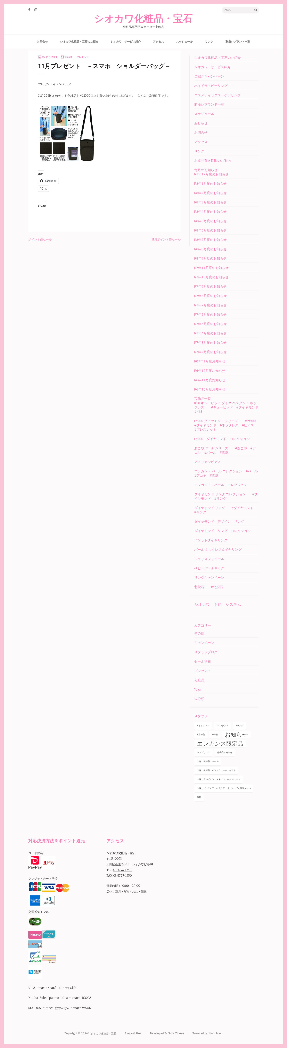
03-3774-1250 (122, 870)
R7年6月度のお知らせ (210, 314)
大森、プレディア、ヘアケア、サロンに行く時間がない (224, 788)
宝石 (197, 689)
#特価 (215, 734)
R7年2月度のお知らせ (210, 352)
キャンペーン (204, 643)
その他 (199, 633)
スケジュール (184, 41)
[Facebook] (29, 10)
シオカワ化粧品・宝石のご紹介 (79, 41)
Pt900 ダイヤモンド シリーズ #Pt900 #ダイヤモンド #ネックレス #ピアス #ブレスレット (226, 425)
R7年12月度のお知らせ (211, 174)
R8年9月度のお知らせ (210, 258)
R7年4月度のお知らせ (210, 333)
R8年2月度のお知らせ (210, 193)
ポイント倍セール (40, 239)
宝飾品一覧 (202, 399)
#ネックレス (203, 725)
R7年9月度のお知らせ (210, 286)
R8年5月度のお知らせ (210, 221)
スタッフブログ (205, 652)
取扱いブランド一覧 (238, 41)
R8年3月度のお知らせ (210, 202)
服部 (199, 797)
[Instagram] (35, 10)
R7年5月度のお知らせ (210, 324)
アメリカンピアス (207, 462)
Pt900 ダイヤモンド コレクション (222, 439)
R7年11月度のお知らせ (211, 268)
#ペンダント (222, 725)
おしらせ (202, 123)
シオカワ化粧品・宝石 (143, 18)
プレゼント (83, 57)
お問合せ (42, 41)
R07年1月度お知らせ (209, 361)
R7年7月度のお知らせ (210, 305)
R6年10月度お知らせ (209, 389)
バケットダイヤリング (210, 540)
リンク (209, 41)
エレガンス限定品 (220, 743)
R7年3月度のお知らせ (210, 343)
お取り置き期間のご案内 (212, 161)
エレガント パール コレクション (220, 485)
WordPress (216, 1033)
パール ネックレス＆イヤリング (218, 549)
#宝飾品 (201, 734)
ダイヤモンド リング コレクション (222, 531)
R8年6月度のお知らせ (210, 230)
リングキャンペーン (209, 578)
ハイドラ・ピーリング (210, 86)
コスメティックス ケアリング (217, 95)
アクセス (158, 41)
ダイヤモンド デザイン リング (219, 521)
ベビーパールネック (209, 568)
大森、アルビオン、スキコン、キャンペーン (218, 779)
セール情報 (202, 661)
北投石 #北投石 (208, 587)
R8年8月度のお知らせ (210, 249)
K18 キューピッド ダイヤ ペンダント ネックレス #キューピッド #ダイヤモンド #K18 (228, 407)
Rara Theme (176, 1033)
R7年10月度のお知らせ (211, 277)
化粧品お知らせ (224, 752)
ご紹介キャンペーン (209, 76)
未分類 (199, 699)
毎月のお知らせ (205, 170)
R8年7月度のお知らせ (210, 240)
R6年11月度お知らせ (209, 380)
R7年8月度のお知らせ (210, 296)
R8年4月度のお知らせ (210, 212)
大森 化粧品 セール (207, 761)
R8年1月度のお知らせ (210, 184)
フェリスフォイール (209, 559)
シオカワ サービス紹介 (126, 41)
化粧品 (199, 680)
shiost (68, 57)
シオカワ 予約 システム (217, 604)
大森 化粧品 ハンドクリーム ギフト (216, 770)
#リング (239, 725)
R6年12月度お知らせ (209, 371)
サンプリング (203, 752)
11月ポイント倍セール (166, 239)
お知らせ (236, 734)
